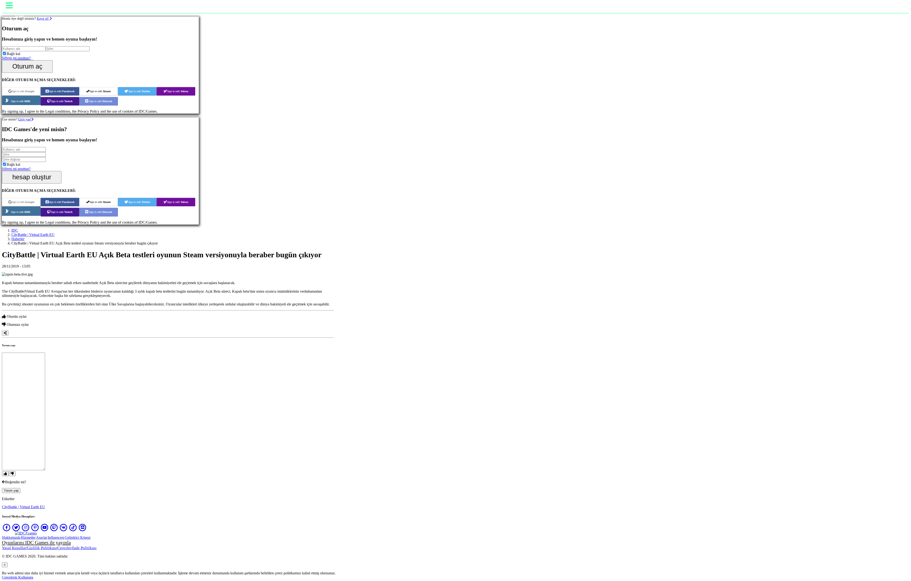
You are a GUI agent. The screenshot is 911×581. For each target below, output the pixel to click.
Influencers (56, 537)
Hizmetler (28, 537)
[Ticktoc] (73, 527)
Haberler (17, 239)
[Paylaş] (5, 333)
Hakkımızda (11, 537)
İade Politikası (84, 548)
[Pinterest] (35, 527)
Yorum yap (11, 490)
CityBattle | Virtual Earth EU (33, 235)
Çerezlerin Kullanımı (17, 577)
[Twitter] (16, 527)
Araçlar (41, 537)
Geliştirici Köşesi (77, 537)
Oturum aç (27, 66)
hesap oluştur (31, 177)
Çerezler (64, 548)
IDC (14, 230)
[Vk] (63, 527)
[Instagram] (25, 527)
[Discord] (82, 527)
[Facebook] (6, 527)
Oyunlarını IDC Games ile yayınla (36, 542)
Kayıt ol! (43, 18)
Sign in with (23, 91)
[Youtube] (44, 527)
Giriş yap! (25, 119)
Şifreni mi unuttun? (16, 58)
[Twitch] (54, 527)
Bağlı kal (13, 54)
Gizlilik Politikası (42, 548)
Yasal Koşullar (14, 548)
